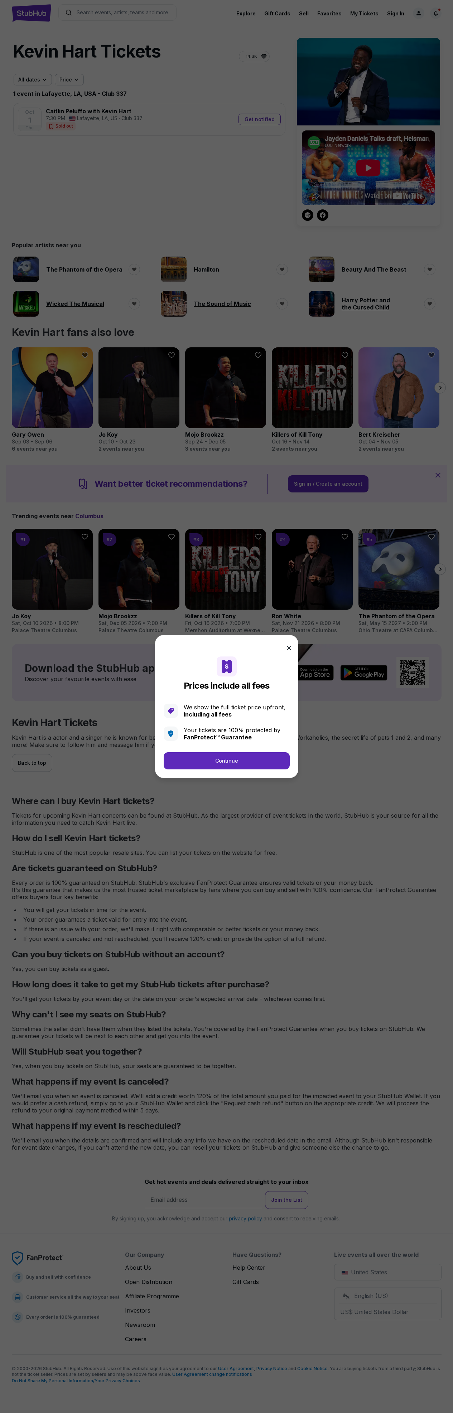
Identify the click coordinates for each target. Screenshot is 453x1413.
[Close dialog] (289, 647)
